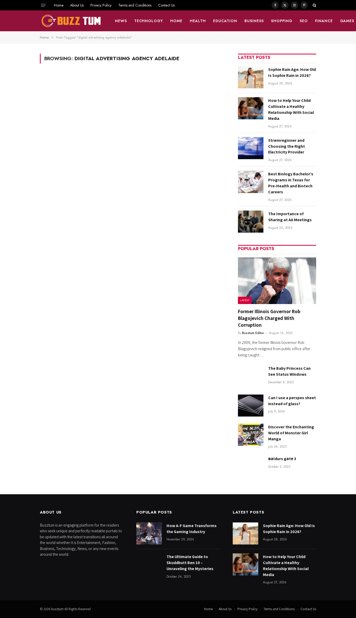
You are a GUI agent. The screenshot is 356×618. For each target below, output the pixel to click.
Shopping (281, 20)
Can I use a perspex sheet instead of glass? (292, 400)
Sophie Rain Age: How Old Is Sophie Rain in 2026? (292, 72)
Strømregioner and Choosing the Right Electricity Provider (286, 146)
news (121, 20)
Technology (148, 20)
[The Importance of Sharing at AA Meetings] (250, 222)
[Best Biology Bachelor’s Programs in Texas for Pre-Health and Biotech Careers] (250, 182)
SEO (304, 20)
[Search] (314, 5)
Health (198, 20)
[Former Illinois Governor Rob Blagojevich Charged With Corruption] (277, 280)
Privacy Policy (101, 5)
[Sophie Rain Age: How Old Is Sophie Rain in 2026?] (250, 77)
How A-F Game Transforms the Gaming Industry (192, 528)
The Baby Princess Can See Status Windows (289, 371)
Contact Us (166, 5)
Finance (324, 20)
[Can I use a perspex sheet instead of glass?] (250, 405)
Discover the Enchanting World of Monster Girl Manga (291, 433)
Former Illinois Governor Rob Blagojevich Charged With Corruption (269, 318)
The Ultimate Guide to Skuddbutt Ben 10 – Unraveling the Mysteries (190, 562)
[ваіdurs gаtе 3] (250, 466)
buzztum (57, 609)
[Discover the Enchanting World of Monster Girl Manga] (250, 435)
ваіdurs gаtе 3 (282, 458)
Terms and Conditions (134, 5)
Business (254, 20)
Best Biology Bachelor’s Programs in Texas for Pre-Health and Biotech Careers (290, 183)
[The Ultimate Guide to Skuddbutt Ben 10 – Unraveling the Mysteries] (149, 564)
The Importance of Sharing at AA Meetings (290, 217)
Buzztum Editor (253, 333)
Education (225, 20)
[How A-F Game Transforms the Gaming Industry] (149, 533)
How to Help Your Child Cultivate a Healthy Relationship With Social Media (291, 109)
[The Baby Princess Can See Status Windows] (250, 376)
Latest (244, 300)
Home (58, 5)
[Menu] (43, 5)
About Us (77, 5)
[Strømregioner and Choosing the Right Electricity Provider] (250, 148)
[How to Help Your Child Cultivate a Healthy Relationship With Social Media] (250, 108)
